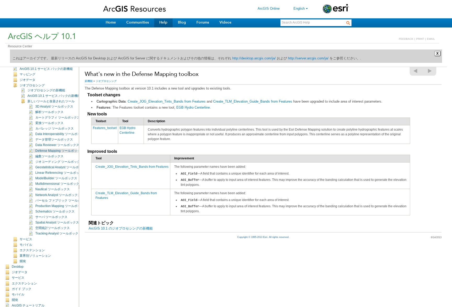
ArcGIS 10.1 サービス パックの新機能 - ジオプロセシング (67, 95)
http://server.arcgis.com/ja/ (308, 58)
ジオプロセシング (32, 85)
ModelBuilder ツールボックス (56, 178)
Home (111, 22)
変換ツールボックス (49, 123)
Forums (202, 22)
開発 (23, 261)
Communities (137, 22)
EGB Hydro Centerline (193, 107)
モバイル (26, 244)
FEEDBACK (406, 38)
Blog (182, 22)
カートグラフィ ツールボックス (57, 117)
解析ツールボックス (49, 112)
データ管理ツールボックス (54, 139)
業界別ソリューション (35, 255)
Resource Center (20, 46)
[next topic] (430, 71)
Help (163, 22)
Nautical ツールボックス (52, 189)
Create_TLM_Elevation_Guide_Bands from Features (252, 101)
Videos (225, 22)
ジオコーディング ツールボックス (59, 161)
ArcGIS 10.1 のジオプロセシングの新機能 (121, 228)
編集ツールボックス (49, 156)
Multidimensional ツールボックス (58, 183)
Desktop (18, 266)
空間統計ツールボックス (52, 228)
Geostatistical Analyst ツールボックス (61, 167)
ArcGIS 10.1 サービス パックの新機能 (46, 68)
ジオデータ (27, 79)
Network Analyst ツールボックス (58, 195)
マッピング (27, 74)
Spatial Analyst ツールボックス (57, 222)
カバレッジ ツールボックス (54, 128)
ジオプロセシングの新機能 (46, 90)
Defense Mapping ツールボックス (59, 150)
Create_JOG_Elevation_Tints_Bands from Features (167, 101)
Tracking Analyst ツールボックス (58, 233)
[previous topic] (416, 71)
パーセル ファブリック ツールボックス (62, 200)
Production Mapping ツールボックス (61, 206)
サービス (26, 239)
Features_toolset (105, 128)
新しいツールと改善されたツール (51, 101)
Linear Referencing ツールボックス (60, 172)
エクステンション (32, 250)
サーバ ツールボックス (51, 217)
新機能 (89, 81)
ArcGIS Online (269, 8)
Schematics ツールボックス (55, 211)
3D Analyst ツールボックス (54, 106)
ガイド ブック (21, 289)
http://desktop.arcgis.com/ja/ (254, 58)
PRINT (420, 38)
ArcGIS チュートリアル (28, 305)
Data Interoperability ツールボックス (61, 134)
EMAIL (431, 38)
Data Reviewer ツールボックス (57, 145)
